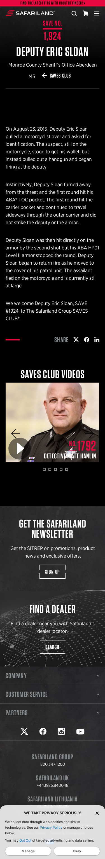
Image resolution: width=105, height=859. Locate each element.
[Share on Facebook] (86, 339)
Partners (17, 712)
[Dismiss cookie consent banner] (97, 813)
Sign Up (52, 571)
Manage (28, 851)
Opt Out (25, 840)
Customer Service (27, 694)
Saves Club (60, 75)
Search (52, 647)
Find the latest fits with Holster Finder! (51, 3)
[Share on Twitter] (76, 339)
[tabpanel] (52, 422)
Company (16, 675)
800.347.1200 (52, 764)
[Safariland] (30, 13)
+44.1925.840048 (52, 785)
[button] (15, 433)
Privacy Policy (51, 827)
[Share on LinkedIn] (96, 339)
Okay (77, 851)
